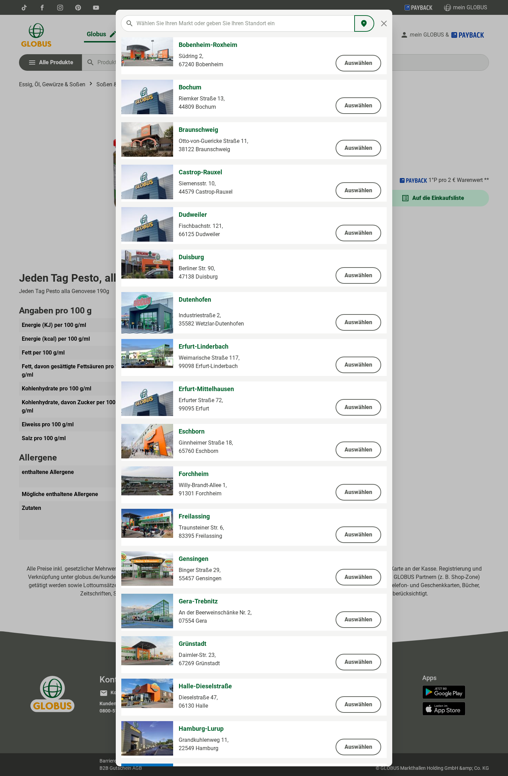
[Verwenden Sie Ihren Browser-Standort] (364, 23)
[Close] (384, 23)
